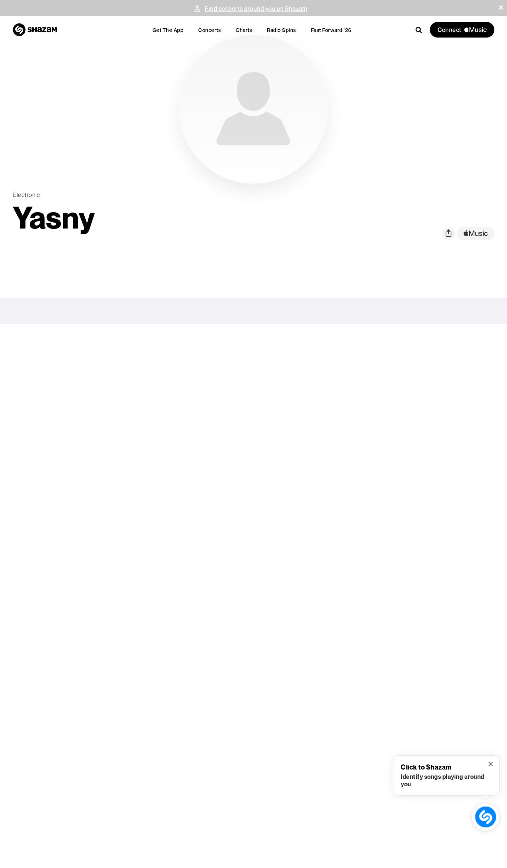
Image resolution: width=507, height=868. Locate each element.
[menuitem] (168, 30)
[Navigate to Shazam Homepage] (35, 29)
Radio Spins (281, 30)
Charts (244, 30)
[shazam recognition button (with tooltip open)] (486, 817)
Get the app (168, 30)
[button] (501, 7)
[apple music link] (475, 233)
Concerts (209, 30)
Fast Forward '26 (331, 30)
